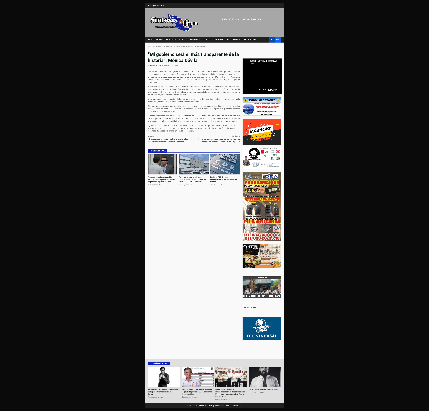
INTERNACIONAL (250, 40)
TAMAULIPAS (195, 40)
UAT (228, 40)
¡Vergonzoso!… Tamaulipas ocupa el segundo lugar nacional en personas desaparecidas (198, 377)
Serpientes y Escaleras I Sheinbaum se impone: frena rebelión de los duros (164, 377)
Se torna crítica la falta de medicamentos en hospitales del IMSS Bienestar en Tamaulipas (193, 164)
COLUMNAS (218, 40)
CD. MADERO (171, 40)
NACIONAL (237, 40)
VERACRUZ (207, 40)
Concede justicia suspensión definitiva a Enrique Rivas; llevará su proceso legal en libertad (162, 164)
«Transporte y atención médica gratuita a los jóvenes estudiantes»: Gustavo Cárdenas (168, 139)
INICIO (150, 40)
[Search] (266, 40)
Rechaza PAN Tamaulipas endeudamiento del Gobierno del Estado (225, 164)
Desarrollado (220, 406)
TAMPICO (159, 40)
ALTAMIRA (183, 40)
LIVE (278, 40)
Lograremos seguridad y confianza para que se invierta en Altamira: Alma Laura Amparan (219, 139)
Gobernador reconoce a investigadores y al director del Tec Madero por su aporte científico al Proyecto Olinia (231, 377)
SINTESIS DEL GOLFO (156, 66)
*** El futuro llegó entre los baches (265, 377)
